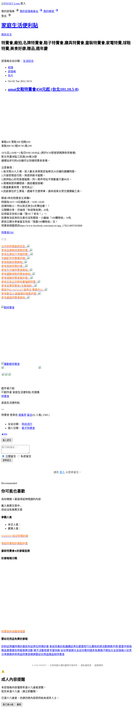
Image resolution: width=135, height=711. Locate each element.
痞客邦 (22, 415)
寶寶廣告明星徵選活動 (20, 650)
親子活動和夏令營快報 (47, 650)
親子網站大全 (108, 650)
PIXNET (43, 665)
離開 (19, 704)
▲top (4, 433)
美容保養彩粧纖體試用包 (63, 646)
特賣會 (5, 396)
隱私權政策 (86, 665)
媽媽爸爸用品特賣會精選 (21, 654)
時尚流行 (27, 424)
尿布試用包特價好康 (37, 646)
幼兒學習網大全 (70, 650)
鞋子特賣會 (28, 428)
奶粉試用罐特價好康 (13, 646)
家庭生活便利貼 (19, 25)
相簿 (10, 67)
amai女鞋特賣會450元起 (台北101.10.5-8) (43, 89)
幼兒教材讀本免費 (89, 650)
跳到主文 (6, 34)
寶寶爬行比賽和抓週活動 (92, 646)
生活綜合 (28, 61)
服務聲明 (98, 665)
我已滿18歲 (8, 704)
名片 (10, 75)
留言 (29, 415)
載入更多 (7, 440)
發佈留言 (7, 460)
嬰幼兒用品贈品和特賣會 (50, 654)
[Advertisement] (26, 115)
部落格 (12, 71)
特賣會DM (7, 232)
